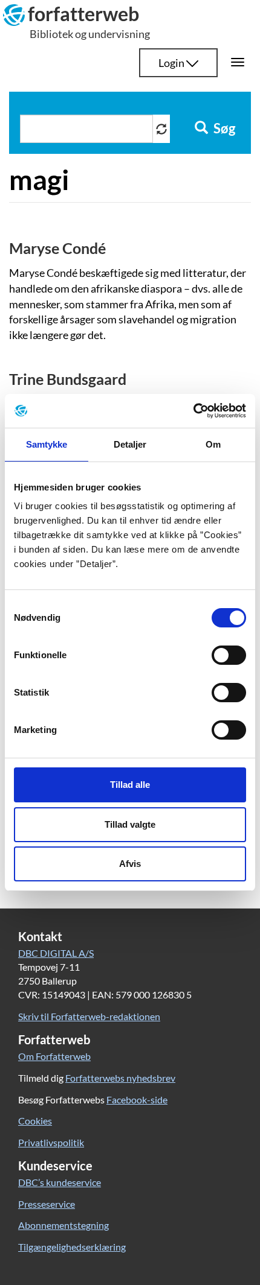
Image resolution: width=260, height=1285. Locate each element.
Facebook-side (136, 1099)
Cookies (35, 1120)
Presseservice (46, 1204)
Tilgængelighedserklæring (72, 1246)
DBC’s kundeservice (59, 1182)
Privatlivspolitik (51, 1142)
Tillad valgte (130, 824)
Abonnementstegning (63, 1225)
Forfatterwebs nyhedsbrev (120, 1078)
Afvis (130, 863)
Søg (223, 128)
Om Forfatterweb (54, 1056)
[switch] (229, 655)
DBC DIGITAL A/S (56, 953)
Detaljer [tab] (130, 444)
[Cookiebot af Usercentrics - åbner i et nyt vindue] (193, 411)
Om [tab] (213, 444)
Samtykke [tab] (47, 444)
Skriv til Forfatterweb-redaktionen (89, 1016)
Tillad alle (130, 784)
